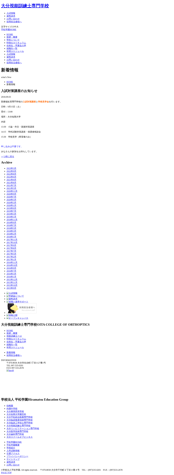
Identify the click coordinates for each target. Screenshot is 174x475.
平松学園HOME (8, 29)
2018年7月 (11, 225)
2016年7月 (11, 271)
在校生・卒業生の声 (16, 45)
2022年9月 (11, 171)
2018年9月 (11, 222)
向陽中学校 (12, 408)
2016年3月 (11, 274)
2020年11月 (12, 191)
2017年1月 (11, 259)
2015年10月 (12, 285)
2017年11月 (12, 239)
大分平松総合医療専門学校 (20, 417)
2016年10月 (12, 265)
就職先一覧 (12, 48)
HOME (10, 34)
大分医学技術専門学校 (17, 431)
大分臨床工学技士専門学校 (20, 423)
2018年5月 (11, 228)
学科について (13, 40)
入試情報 (11, 13)
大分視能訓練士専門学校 (25, 5)
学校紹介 (11, 448)
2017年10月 (12, 242)
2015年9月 (11, 288)
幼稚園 (10, 406)
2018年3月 (11, 231)
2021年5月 (11, 188)
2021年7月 (11, 185)
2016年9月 (11, 268)
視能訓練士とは (14, 336)
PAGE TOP (6, 472)
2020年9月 (11, 194)
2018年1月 (11, 237)
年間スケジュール (15, 51)
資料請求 (11, 16)
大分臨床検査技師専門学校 (20, 420)
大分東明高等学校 (15, 411)
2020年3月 (11, 202)
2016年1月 (11, 277)
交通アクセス (13, 453)
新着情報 (11, 352)
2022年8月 (11, 174)
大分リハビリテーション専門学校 (23, 428)
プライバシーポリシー (17, 456)
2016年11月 (12, 262)
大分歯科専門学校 (15, 434)
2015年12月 (12, 279)
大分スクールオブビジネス (20, 437)
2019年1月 (11, 217)
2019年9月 (11, 208)
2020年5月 (11, 200)
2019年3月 (11, 214)
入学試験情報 (13, 450)
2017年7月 (11, 251)
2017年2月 (11, 257)
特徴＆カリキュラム (16, 43)
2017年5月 (11, 254)
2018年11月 (12, 219)
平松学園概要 (13, 445)
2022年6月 (11, 177)
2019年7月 (11, 211)
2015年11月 (12, 282)
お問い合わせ (13, 19)
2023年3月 (11, 168)
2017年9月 (11, 245)
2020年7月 (11, 197)
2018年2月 (11, 234)
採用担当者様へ (14, 22)
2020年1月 (11, 205)
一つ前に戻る (7, 156)
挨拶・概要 (12, 37)
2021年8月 (11, 182)
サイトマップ (13, 459)
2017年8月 (11, 248)
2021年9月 (11, 180)
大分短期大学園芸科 (16, 414)
